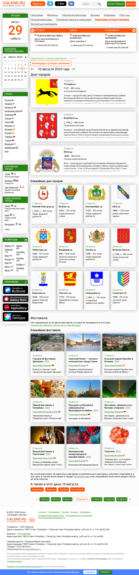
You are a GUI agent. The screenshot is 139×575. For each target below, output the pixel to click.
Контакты (74, 512)
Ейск (115, 206)
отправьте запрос (14, 561)
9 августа (67, 499)
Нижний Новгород (41, 206)
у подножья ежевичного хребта (95, 301)
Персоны (124, 15)
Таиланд (8, 137)
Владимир (64, 250)
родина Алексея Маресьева (40, 301)
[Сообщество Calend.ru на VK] (71, 3)
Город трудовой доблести (39, 215)
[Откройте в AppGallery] (15, 307)
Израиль (8, 126)
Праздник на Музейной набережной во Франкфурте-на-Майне (81, 408)
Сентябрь (20, 252)
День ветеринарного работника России (115, 42)
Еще (7, 151)
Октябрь (20, 258)
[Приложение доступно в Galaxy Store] (15, 299)
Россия (8, 100)
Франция (9, 144)
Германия (9, 115)
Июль (7, 270)
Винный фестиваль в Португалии (43, 452)
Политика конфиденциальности (51, 518)
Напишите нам (81, 476)
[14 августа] (130, 499)
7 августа (44, 499)
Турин (7, 174)
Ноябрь (19, 264)
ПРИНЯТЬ (105, 572)
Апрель (8, 259)
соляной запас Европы (120, 301)
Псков (7, 206)
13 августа (122, 499)
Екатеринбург (93, 206)
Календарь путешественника (112, 19)
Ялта (67, 151)
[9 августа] (32, 69)
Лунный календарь (41, 19)
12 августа (109, 499)
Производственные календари (73, 19)
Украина (8, 104)
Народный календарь (74, 15)
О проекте (42, 512)
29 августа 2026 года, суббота (50, 35)
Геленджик (91, 293)
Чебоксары (38, 250)
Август (19, 246)
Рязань (89, 250)
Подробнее (90, 572)
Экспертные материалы (44, 24)
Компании (109, 15)
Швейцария (10, 148)
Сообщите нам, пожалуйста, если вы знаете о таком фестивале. (56, 325)
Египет (8, 122)
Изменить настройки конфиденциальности (25, 567)
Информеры (85, 512)
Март (7, 256)
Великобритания (12, 111)
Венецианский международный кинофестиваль (77, 454)
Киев (7, 215)
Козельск (69, 118)
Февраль (9, 249)
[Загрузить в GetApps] (15, 317)
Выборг (63, 206)
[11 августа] (73, 69)
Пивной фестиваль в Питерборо (43, 406)
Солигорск (118, 293)
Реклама (65, 512)
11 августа (97, 499)
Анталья (8, 181)
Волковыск (10, 224)
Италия (8, 133)
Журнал (38, 3)
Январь (8, 246)
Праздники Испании (113, 365)
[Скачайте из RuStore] (15, 290)
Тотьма (68, 84)
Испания (8, 129)
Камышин (37, 293)
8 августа (56, 499)
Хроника (95, 15)
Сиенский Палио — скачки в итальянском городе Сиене (83, 360)
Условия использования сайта (51, 516)
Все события (77, 489)
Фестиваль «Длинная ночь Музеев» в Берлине (118, 406)
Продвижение (54, 512)
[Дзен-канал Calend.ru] (60, 3)
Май (7, 263)
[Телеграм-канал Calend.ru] (50, 3)
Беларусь (9, 107)
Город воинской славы (74, 125)
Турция (8, 140)
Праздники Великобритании (45, 412)
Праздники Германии (42, 365)
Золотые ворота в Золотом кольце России (68, 259)
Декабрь (20, 268)
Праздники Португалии (43, 458)
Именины (52, 15)
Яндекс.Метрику (72, 572)
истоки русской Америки (75, 91)
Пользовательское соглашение (79, 516)
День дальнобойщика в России (47, 40)
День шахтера (77, 41)
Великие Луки (120, 250)
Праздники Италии (77, 365)
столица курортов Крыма (75, 159)
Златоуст (64, 293)
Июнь (7, 267)
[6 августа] (37, 499)
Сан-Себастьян (11, 187)
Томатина (109, 451)
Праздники (37, 15)
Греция (8, 118)
